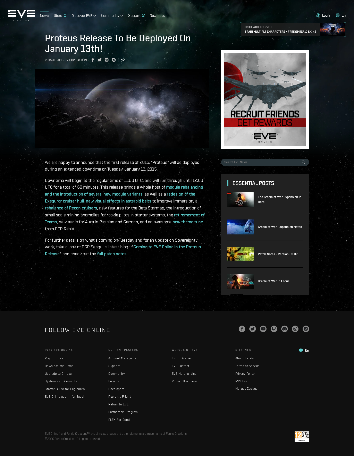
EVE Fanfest (180, 366)
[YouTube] (263, 329)
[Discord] (284, 329)
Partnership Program (123, 412)
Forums (113, 381)
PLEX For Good (119, 419)
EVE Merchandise (184, 373)
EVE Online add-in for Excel (64, 396)
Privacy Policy (245, 373)
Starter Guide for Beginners (65, 389)
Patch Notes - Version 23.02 (278, 254)
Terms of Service (247, 366)
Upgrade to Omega (58, 373)
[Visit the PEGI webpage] (302, 436)
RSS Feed (242, 381)
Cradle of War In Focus (273, 281)
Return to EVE (118, 404)
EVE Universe (181, 358)
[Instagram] (295, 329)
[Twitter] (252, 329)
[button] (323, 15)
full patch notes (111, 253)
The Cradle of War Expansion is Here (279, 199)
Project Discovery (184, 381)
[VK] (306, 329)
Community (116, 373)
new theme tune (187, 221)
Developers (116, 389)
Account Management (124, 358)
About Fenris (244, 358)
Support (114, 366)
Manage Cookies (246, 388)
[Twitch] (274, 329)
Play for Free (54, 358)
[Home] (21, 20)
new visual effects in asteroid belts (118, 201)
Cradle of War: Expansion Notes (280, 227)
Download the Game (59, 366)
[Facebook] (242, 329)
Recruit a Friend (119, 396)
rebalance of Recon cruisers (71, 207)
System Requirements (61, 381)
